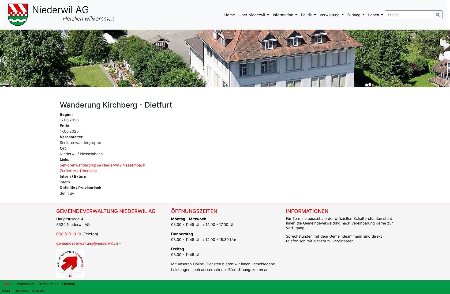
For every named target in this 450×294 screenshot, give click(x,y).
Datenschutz (48, 284)
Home (229, 14)
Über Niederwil (252, 14)
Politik (307, 14)
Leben (374, 14)
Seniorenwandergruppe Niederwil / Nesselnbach (102, 165)
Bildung (354, 14)
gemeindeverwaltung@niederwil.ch (87, 243)
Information (283, 14)
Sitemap (68, 284)
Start (6, 284)
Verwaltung (330, 14)
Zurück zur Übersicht (78, 170)
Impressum (26, 284)
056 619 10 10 (68, 234)
